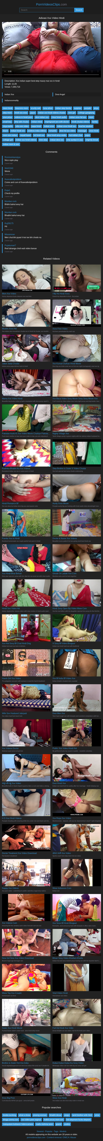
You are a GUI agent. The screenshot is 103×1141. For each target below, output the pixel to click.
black (5, 131)
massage (82, 131)
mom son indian (10, 135)
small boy (7, 122)
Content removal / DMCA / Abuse (61, 1137)
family (94, 122)
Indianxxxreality (12, 100)
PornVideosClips (51, 4)
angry (66, 1115)
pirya (96, 108)
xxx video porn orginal (31, 1120)
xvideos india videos (37, 131)
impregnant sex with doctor (57, 122)
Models (63, 1131)
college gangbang (86, 113)
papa (87, 135)
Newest (40, 1131)
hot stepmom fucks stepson (78, 1120)
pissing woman (40, 1115)
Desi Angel (60, 94)
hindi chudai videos (80, 122)
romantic (53, 131)
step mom (7, 113)
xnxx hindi (93, 131)
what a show (24, 1115)
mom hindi (7, 108)
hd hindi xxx (39, 135)
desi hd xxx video (67, 131)
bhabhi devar (55, 1115)
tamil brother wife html (82, 1115)
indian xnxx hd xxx (77, 117)
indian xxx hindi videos (26, 140)
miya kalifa (8, 126)
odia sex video (22, 126)
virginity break (92, 140)
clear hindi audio (59, 117)
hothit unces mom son (53, 1120)
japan (32, 113)
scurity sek (35, 108)
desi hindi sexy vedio (56, 135)
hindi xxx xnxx (21, 113)
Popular (48, 1131)
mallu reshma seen (44, 1124)
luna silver (48, 108)
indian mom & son (11, 144)
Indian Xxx (9, 94)
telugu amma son (10, 1120)
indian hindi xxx (18, 131)
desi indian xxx (42, 117)
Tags (56, 1131)
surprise (77, 108)
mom (91, 117)
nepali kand (25, 135)
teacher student (85, 126)
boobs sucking (9, 1115)
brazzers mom (21, 108)
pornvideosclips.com (36, 1137)
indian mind (37, 122)
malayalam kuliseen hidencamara (18, 1124)
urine (97, 1115)
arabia (67, 1124)
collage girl (8, 140)
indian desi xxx (57, 140)
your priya (7, 117)
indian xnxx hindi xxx (66, 126)
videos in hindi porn (23, 117)
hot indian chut (75, 135)
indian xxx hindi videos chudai (51, 113)
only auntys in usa (75, 140)
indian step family (63, 108)
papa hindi (36, 126)
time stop (43, 140)
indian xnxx (49, 126)
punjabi (87, 108)
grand (58, 1124)
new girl (71, 113)
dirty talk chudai (22, 122)
